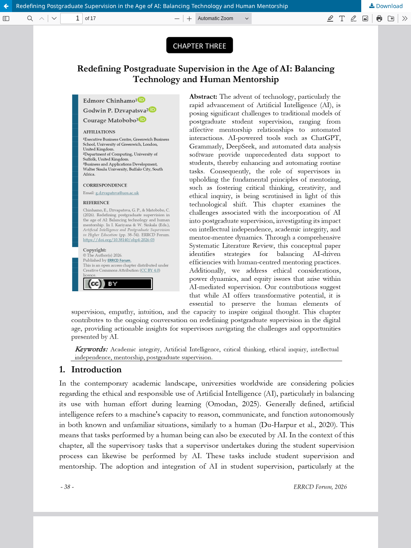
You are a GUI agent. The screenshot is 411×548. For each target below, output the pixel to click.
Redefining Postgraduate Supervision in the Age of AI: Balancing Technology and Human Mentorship (152, 6)
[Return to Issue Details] (6, 6)
